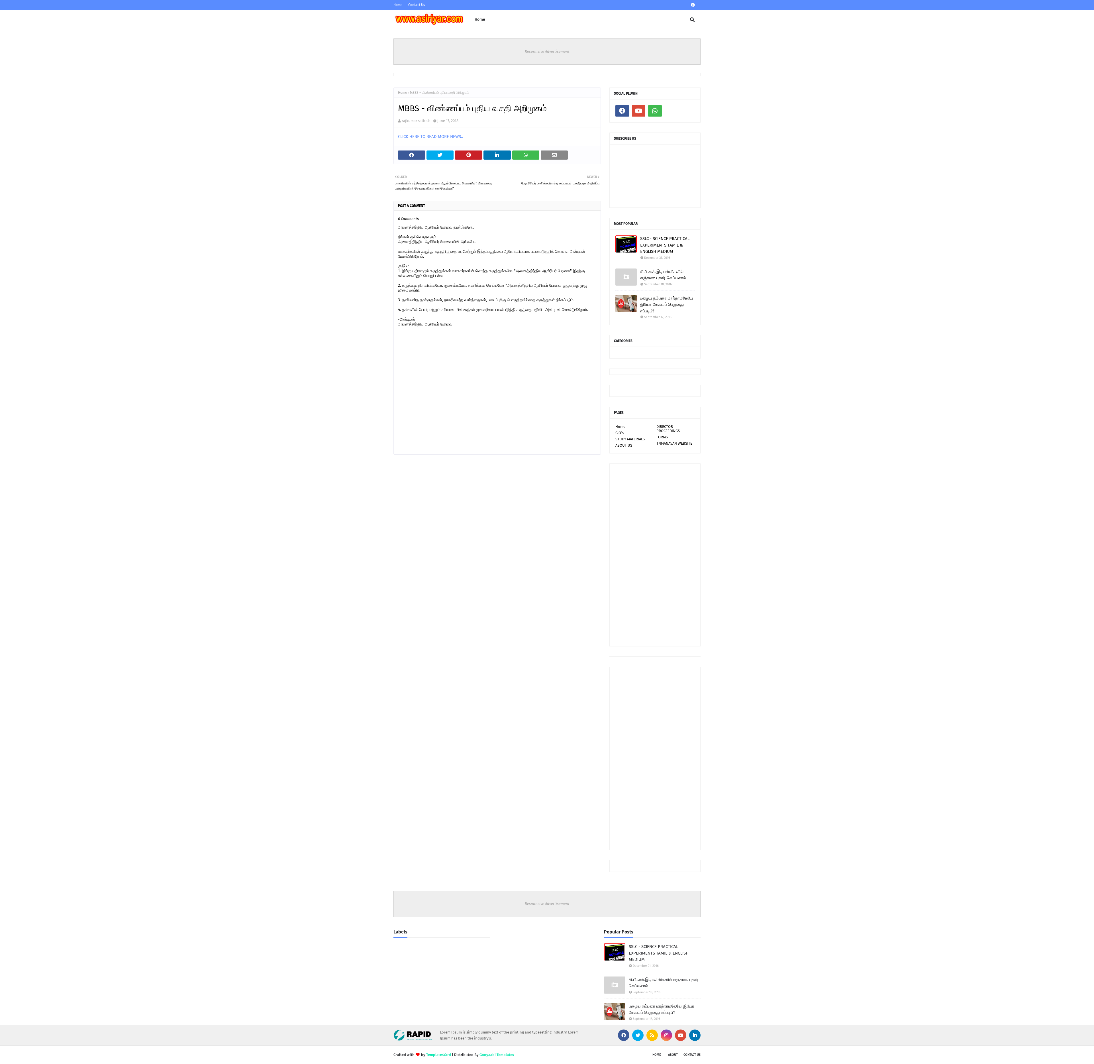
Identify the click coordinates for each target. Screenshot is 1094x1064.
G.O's (619, 433)
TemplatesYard (438, 1055)
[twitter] (638, 1035)
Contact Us (416, 5)
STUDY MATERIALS (630, 439)
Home (398, 5)
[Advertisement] (655, 554)
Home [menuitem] (480, 19)
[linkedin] (695, 1035)
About (673, 1055)
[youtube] (639, 111)
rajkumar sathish (416, 121)
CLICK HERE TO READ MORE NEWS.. (430, 136)
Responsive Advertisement (547, 51)
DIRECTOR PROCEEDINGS (668, 428)
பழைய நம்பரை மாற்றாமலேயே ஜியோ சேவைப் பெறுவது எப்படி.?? (666, 305)
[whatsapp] (655, 111)
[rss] (652, 1035)
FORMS (662, 437)
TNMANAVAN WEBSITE (674, 443)
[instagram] (666, 1035)
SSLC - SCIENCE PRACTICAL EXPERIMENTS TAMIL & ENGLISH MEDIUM (664, 245)
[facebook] (692, 5)
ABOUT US (623, 445)
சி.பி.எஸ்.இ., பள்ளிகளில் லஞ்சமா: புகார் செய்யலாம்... (664, 275)
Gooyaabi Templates (496, 1055)
